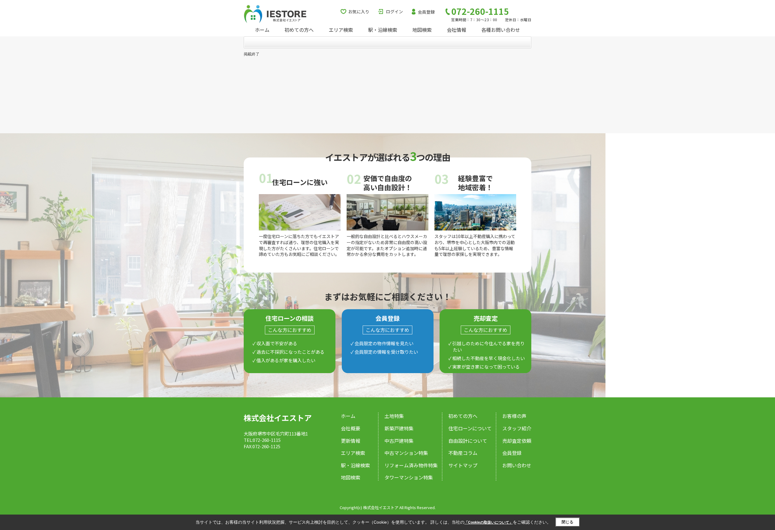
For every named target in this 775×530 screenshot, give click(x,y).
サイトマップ (462, 465)
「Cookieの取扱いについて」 (488, 522)
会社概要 (350, 428)
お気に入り (358, 11)
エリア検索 (341, 29)
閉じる (567, 522)
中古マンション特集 (406, 452)
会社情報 (456, 29)
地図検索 (422, 29)
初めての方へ (299, 29)
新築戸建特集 (399, 428)
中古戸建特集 (399, 440)
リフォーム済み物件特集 (411, 465)
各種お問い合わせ (500, 29)
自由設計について (467, 440)
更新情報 (350, 440)
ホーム (262, 29)
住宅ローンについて (470, 428)
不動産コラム (462, 452)
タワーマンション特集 (408, 477)
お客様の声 (514, 415)
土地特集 (394, 415)
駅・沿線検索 (382, 29)
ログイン (394, 11)
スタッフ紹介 (516, 428)
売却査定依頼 (516, 440)
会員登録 (426, 12)
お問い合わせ (516, 465)
